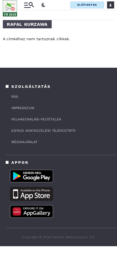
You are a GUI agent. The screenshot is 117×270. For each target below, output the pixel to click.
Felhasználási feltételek (36, 119)
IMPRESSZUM (22, 108)
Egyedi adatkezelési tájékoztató (43, 131)
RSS (14, 97)
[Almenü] (29, 5)
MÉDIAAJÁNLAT (24, 142)
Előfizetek (87, 4)
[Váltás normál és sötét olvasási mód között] (43, 5)
